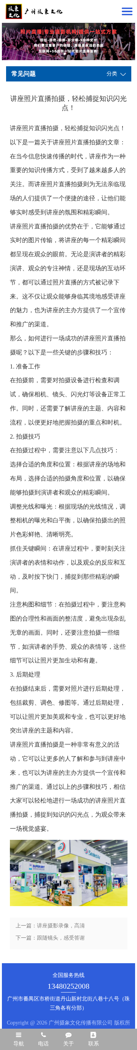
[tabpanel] (68, 41)
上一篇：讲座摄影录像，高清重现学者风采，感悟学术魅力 (50, 927)
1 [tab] (65, 54)
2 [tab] (72, 54)
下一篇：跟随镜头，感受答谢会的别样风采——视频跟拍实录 (50, 939)
